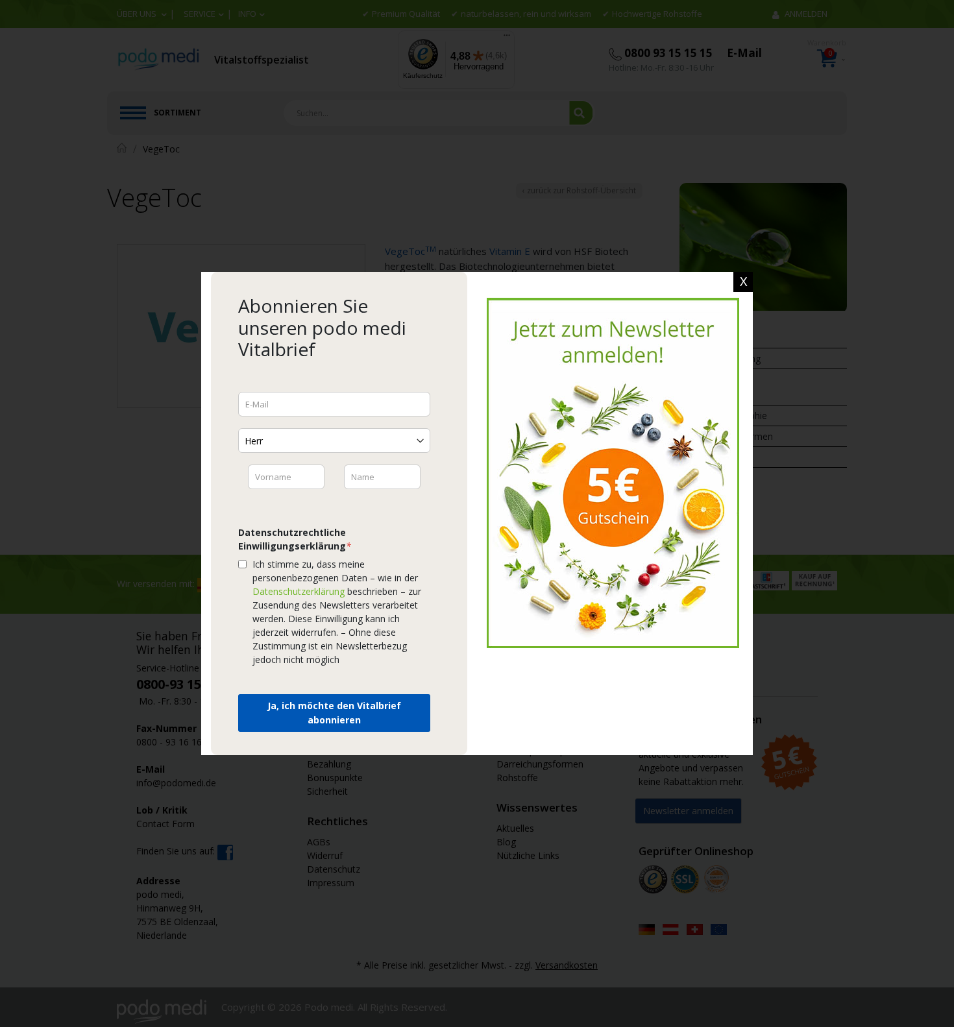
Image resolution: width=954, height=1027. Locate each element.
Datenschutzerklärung (298, 591)
